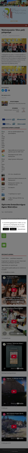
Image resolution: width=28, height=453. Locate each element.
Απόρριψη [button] (13, 229)
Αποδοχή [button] (6, 229)
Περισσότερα (21, 229)
